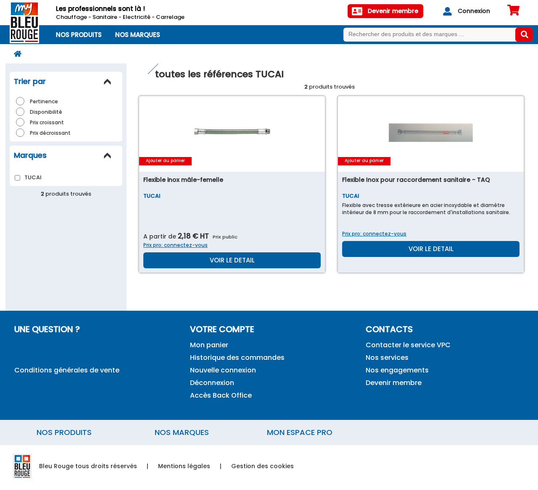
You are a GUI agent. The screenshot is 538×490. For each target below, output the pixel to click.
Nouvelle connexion (223, 370)
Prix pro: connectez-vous (175, 245)
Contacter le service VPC (408, 345)
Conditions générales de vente (66, 370)
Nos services (387, 357)
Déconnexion (212, 383)
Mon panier (209, 345)
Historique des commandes (237, 357)
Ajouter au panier (165, 160)
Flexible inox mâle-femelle (183, 180)
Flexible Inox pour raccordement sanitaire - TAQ (416, 180)
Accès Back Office (221, 395)
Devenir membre (394, 383)
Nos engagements (397, 370)
